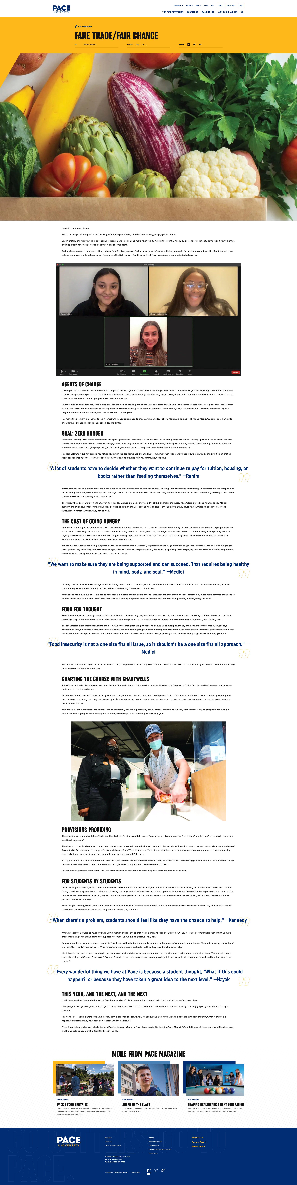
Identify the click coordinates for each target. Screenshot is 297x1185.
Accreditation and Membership (159, 1149)
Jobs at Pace (153, 1153)
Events (206, 5)
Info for (188, 5)
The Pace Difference (172, 12)
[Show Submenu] (182, 5)
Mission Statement (155, 1141)
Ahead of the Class (136, 1104)
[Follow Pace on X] (156, 1170)
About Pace (177, 5)
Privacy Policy (135, 1172)
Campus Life (208, 12)
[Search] (242, 12)
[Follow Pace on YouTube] (148, 1174)
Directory (108, 1141)
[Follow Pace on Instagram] (163, 1170)
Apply (220, 5)
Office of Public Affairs (113, 1145)
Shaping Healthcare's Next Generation (216, 1104)
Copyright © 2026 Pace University (116, 1172)
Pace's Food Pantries (72, 1104)
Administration (153, 1145)
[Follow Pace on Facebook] (148, 1170)
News (197, 5)
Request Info (231, 5)
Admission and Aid (227, 12)
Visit (241, 5)
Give (212, 5)
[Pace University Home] (66, 9)
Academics (192, 12)
